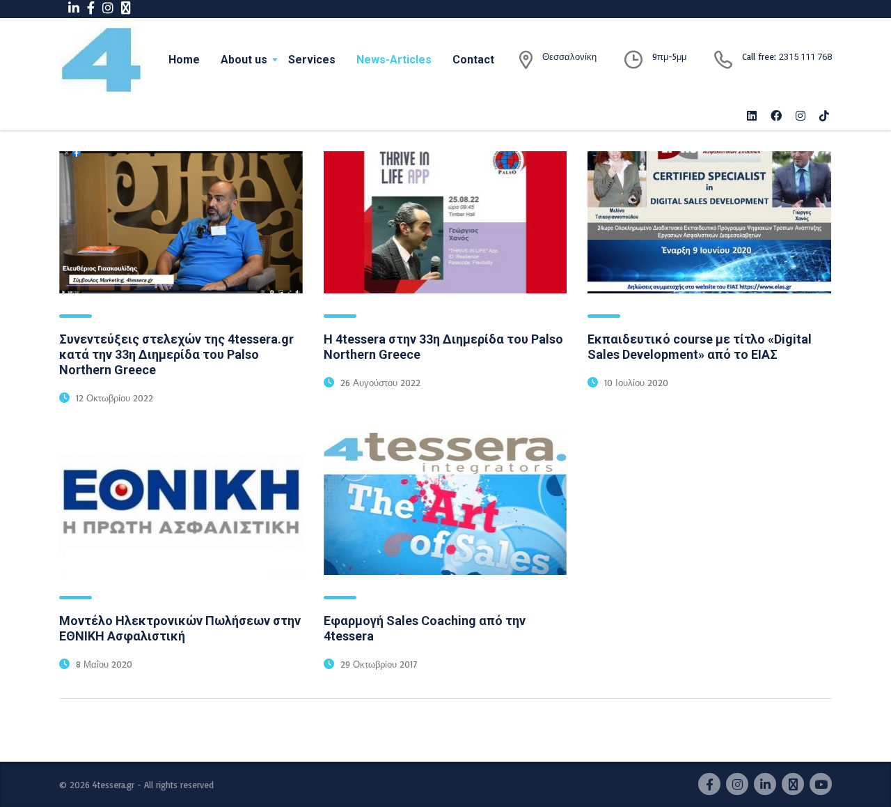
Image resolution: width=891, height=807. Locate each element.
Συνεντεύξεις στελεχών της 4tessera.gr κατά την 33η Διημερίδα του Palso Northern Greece (176, 354)
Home (184, 59)
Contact (473, 59)
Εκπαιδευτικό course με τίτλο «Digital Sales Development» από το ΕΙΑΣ (700, 347)
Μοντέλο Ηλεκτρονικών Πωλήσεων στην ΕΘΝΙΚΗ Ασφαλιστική (180, 628)
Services (312, 59)
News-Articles (394, 59)
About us (244, 59)
